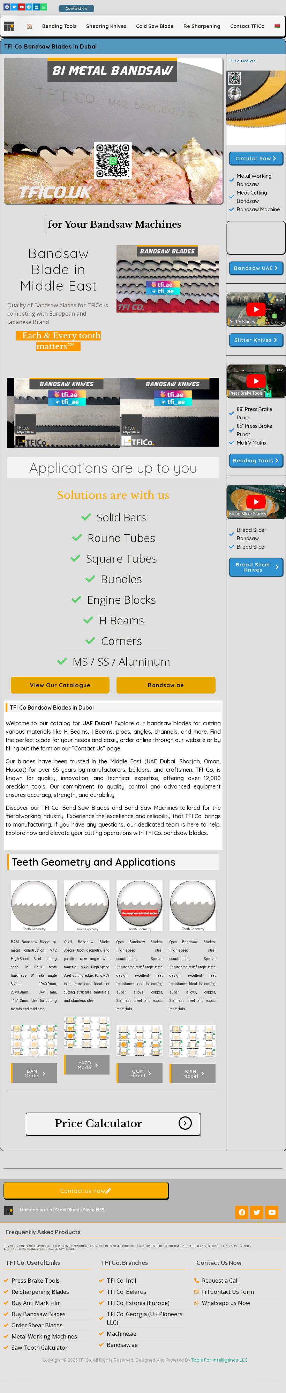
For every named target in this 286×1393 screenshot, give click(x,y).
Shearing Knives (106, 26)
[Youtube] (21, 6)
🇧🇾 (277, 26)
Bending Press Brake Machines (27, 1249)
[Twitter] (14, 6)
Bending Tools (59, 26)
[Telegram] (28, 6)
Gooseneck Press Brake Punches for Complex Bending (127, 1246)
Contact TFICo (247, 26)
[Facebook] (6, 6)
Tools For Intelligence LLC (219, 1360)
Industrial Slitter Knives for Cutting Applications (209, 1246)
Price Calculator (98, 1123)
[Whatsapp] (43, 6)
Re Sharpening (201, 26)
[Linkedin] (36, 6)
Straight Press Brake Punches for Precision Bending (45, 1246)
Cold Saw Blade (155, 26)
